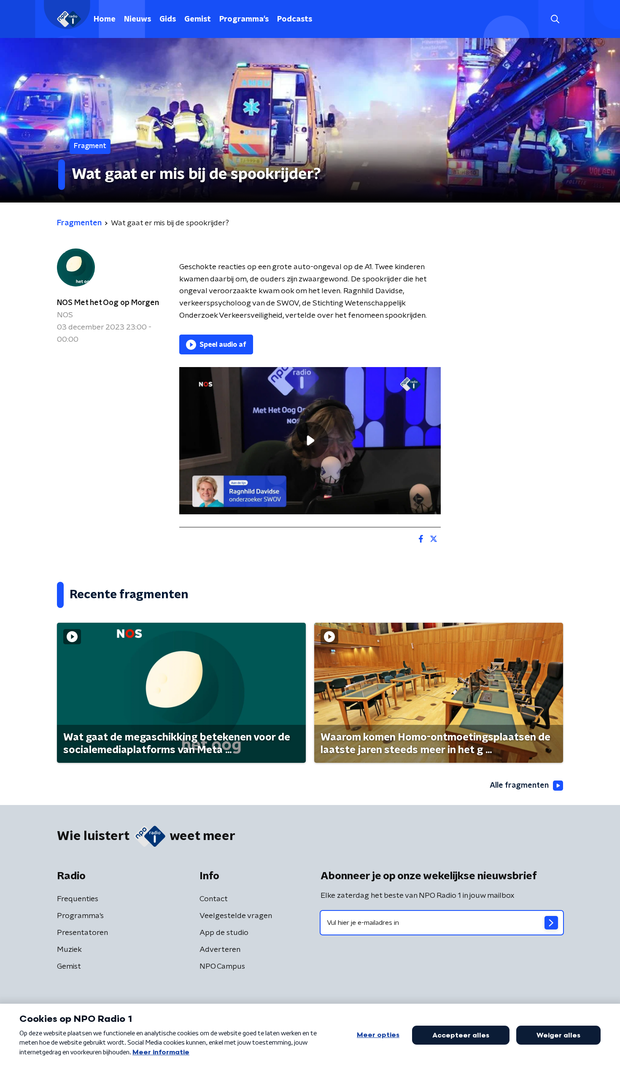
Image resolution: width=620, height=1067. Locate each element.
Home (105, 19)
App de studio (223, 933)
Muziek (69, 950)
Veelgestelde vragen (235, 916)
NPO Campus (222, 966)
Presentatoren (82, 933)
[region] (310, 440)
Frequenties (77, 899)
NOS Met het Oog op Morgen (108, 303)
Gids (167, 19)
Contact (213, 899)
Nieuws (137, 19)
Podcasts (294, 19)
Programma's (244, 19)
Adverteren (219, 950)
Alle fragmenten (519, 785)
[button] (555, 19)
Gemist (197, 19)
